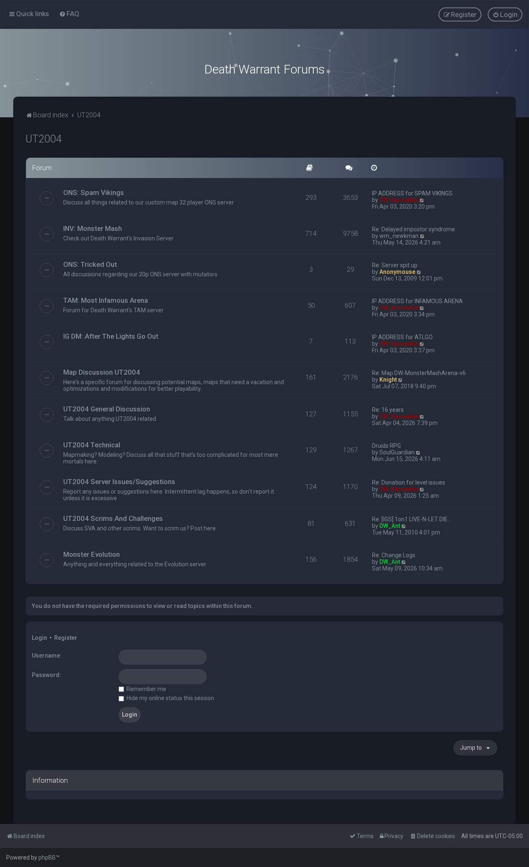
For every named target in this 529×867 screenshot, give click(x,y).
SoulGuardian (397, 452)
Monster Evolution (91, 554)
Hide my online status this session (169, 698)
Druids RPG (386, 445)
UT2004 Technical (91, 445)
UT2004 (44, 139)
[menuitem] (69, 13)
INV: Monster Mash (92, 228)
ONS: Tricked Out (90, 264)
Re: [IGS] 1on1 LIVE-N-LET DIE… (411, 519)
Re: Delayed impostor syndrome (413, 229)
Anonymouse (397, 271)
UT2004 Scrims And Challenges (113, 518)
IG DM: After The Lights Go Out (110, 336)
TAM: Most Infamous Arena (105, 300)
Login (39, 637)
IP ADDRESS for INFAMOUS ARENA (417, 301)
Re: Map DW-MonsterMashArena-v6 (419, 373)
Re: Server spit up (394, 265)
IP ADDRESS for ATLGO (402, 337)
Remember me (145, 689)
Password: (46, 675)
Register (65, 637)
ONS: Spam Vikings (93, 192)
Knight (388, 379)
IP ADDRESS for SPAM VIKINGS (412, 193)
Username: (47, 655)
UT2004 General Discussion (106, 409)
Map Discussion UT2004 (101, 372)
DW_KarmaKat (398, 200)
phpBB (47, 857)
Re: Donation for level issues (408, 482)
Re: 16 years (388, 409)
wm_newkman (399, 236)
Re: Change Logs (393, 555)
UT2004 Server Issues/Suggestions (119, 481)
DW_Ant (389, 526)
